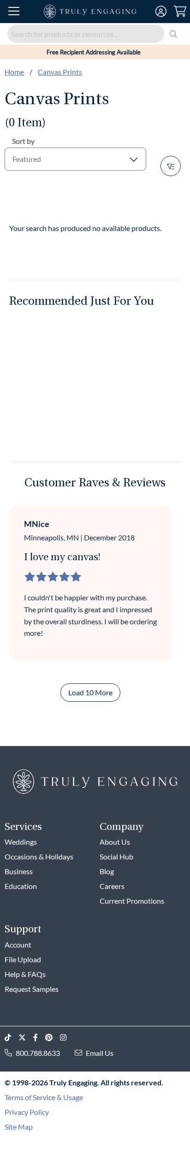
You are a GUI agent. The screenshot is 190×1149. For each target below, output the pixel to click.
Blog (107, 871)
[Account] (161, 11)
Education (21, 886)
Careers (112, 886)
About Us (115, 841)
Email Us (99, 1052)
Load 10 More (90, 692)
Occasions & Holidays (39, 856)
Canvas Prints (60, 71)
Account (18, 944)
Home (14, 71)
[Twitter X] (25, 1037)
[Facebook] (39, 1037)
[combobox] (95, 34)
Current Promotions (132, 900)
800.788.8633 (38, 1052)
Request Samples (32, 988)
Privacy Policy (27, 1112)
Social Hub (116, 856)
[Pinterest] (52, 1037)
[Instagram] (67, 1037)
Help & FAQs (25, 974)
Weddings (21, 841)
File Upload (23, 959)
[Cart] (180, 11)
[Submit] (173, 34)
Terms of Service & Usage (44, 1097)
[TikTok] (11, 1037)
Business (19, 871)
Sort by (23, 140)
